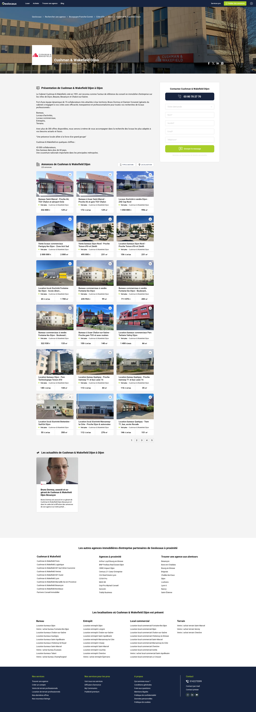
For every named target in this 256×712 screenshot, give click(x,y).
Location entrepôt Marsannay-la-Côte (98, 639)
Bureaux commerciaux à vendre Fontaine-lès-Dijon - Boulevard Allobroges (133, 289)
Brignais (164, 572)
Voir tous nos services (94, 681)
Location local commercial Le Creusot (145, 657)
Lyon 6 (164, 585)
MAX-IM (102, 582)
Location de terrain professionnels (46, 692)
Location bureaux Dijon (45, 626)
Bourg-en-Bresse (168, 568)
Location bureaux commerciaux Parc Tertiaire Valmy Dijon (135, 333)
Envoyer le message (192, 149)
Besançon (165, 561)
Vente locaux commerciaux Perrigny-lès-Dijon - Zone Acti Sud (53, 245)
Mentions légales (141, 692)
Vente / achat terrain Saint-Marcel (191, 626)
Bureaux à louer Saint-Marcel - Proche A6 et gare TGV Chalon (92, 200)
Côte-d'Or (100, 17)
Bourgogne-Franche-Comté (81, 17)
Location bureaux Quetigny (47, 636)
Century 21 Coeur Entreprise (110, 572)
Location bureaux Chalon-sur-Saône (51, 632)
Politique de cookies (142, 702)
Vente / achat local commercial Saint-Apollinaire (149, 653)
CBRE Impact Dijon (107, 568)
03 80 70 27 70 (192, 96)
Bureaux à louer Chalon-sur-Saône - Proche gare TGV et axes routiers (94, 333)
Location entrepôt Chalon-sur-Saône (98, 632)
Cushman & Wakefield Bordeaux (50, 589)
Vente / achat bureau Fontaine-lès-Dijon (52, 629)
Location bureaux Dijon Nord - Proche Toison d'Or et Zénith (132, 245)
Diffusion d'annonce (93, 685)
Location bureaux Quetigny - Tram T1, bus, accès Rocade (134, 423)
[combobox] (189, 106)
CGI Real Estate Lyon (107, 575)
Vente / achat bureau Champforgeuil (51, 657)
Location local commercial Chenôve (144, 646)
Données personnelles (143, 699)
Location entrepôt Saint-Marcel (96, 646)
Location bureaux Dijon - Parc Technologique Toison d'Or (51, 378)
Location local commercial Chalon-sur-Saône (148, 632)
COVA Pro (103, 578)
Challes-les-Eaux (168, 575)
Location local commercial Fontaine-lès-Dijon (148, 626)
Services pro (216, 3)
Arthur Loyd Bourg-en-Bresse (111, 561)
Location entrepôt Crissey (93, 643)
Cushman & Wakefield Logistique (50, 564)
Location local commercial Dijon (143, 629)
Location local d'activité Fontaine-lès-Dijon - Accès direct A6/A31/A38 (53, 289)
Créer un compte (39, 685)
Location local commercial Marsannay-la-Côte (149, 643)
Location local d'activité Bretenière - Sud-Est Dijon (54, 423)
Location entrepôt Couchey (94, 650)
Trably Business (105, 592)
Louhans (165, 582)
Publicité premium (92, 692)
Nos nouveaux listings (41, 699)
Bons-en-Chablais (168, 565)
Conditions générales (143, 685)
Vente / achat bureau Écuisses (48, 650)
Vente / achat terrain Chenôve (189, 632)
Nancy (164, 589)
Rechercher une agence (55, 17)
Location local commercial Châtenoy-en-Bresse (149, 636)
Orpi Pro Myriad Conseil (108, 585)
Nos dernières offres (40, 695)
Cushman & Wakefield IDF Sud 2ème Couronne (56, 568)
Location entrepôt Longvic (94, 629)
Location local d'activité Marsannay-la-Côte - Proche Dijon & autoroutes (95, 423)
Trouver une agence (49, 3)
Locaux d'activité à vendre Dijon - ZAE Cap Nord (133, 200)
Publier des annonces (236, 3)
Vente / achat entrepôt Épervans (96, 657)
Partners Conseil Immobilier (48, 592)
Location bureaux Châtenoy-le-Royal (51, 643)
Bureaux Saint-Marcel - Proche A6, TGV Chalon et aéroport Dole (53, 200)
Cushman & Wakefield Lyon (48, 578)
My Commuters (91, 688)
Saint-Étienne (166, 592)
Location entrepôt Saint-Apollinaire (97, 636)
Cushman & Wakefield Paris (48, 561)
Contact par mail (193, 686)
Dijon (110, 17)
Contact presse (192, 690)
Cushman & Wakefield (49, 556)
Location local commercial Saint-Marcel (146, 639)
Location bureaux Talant (46, 653)
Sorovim (102, 589)
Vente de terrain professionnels (45, 688)
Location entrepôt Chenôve (94, 653)
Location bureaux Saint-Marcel (49, 646)
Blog (62, 3)
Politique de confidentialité (145, 695)
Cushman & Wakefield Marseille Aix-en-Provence (56, 582)
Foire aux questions (142, 688)
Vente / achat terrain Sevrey (188, 629)
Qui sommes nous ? (142, 681)
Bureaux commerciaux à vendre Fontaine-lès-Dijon (93, 289)
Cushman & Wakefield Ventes (49, 571)
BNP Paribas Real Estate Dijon (111, 565)
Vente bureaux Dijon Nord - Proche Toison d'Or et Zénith (94, 245)
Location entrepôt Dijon (93, 626)
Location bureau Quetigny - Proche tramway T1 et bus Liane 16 (94, 378)
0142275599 (196, 681)
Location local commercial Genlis (143, 650)
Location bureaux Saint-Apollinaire (50, 639)
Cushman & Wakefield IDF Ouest (50, 575)
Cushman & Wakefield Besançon (50, 585)
